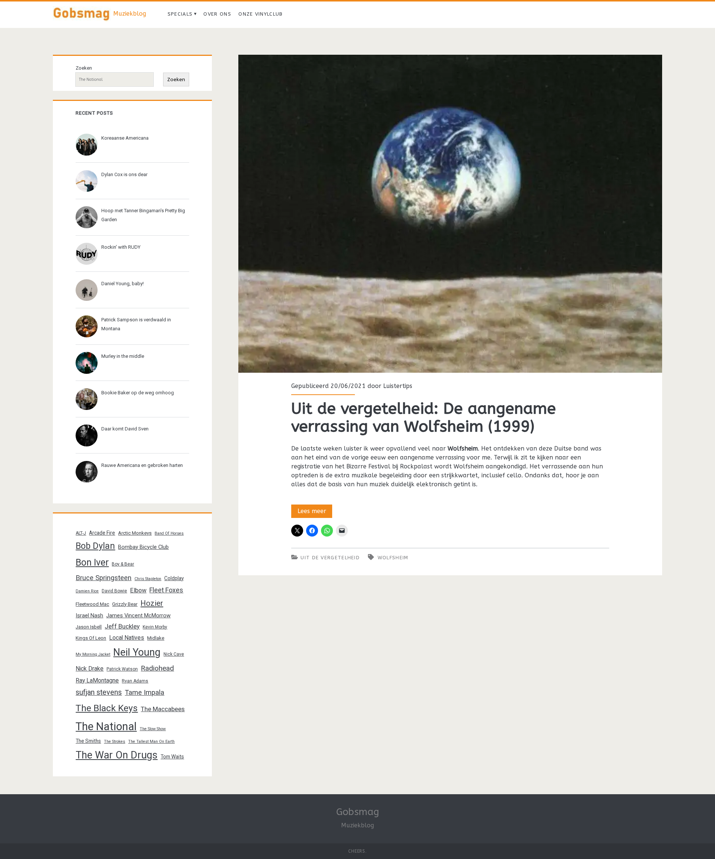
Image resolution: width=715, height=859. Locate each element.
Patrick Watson (122, 669)
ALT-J (81, 533)
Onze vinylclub (260, 14)
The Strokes (114, 741)
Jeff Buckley (122, 626)
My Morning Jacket (93, 654)
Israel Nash (89, 615)
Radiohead (157, 668)
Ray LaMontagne (97, 680)
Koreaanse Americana (125, 138)
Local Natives (126, 637)
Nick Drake (90, 668)
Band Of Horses (169, 533)
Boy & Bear (123, 564)
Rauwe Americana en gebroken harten (142, 465)
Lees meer (315, 512)
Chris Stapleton (147, 578)
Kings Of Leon (91, 638)
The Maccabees (163, 709)
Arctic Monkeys (135, 533)
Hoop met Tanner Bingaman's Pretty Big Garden (143, 215)
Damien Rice (87, 591)
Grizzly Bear (124, 604)
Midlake (155, 638)
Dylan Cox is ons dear (124, 174)
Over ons (217, 14)
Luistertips (397, 385)
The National (106, 726)
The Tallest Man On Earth (151, 741)
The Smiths (88, 741)
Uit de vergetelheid (330, 557)
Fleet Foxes (166, 590)
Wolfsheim (393, 557)
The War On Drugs (117, 755)
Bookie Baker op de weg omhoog (137, 392)
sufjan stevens (99, 692)
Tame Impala (144, 692)
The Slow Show (153, 728)
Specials (180, 14)
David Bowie (114, 591)
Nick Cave (173, 654)
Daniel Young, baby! (122, 283)
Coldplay (174, 578)
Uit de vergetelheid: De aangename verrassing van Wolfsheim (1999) (450, 213)
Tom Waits (172, 757)
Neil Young (137, 652)
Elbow (138, 590)
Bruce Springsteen (103, 578)
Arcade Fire (102, 533)
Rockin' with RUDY (120, 247)
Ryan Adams (135, 681)
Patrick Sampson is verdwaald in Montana (136, 324)
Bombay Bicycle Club (143, 547)
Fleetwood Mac (92, 604)
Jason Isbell (89, 627)
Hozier (151, 603)
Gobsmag (357, 812)
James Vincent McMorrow (138, 615)
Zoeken (84, 68)
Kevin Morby (155, 627)
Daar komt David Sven (125, 429)
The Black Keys (107, 708)
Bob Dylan (95, 546)
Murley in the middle (122, 356)
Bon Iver (92, 562)
